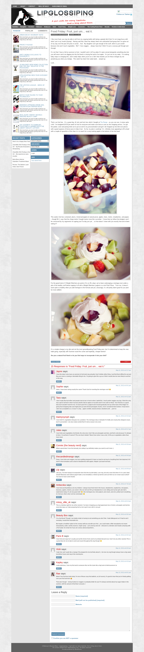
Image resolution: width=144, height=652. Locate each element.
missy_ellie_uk (63, 502)
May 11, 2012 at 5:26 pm (123, 444)
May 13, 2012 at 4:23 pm (123, 561)
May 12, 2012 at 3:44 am (123, 535)
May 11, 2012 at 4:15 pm (123, 416)
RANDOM (16, 31)
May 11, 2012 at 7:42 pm (123, 484)
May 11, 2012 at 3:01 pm (123, 385)
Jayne (59, 371)
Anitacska (61, 485)
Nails (54, 27)
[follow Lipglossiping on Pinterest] (125, 11)
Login (33, 153)
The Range (103, 122)
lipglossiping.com (73, 647)
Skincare (39, 27)
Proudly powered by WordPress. (72, 649)
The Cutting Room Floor (94, 27)
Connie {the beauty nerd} (68, 445)
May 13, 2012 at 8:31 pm (123, 572)
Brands (107, 27)
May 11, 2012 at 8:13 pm (123, 501)
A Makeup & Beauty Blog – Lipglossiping (52, 16)
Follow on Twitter (123, 14)
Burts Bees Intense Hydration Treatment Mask (21, 160)
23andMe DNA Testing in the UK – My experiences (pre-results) (21, 154)
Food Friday (62, 27)
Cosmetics (81, 27)
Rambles (15, 27)
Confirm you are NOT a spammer (65, 638)
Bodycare (47, 27)
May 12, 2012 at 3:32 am (123, 514)
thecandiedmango (65, 456)
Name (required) (82, 596)
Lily (57, 469)
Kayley (59, 562)
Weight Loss (72, 27)
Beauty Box (62, 515)
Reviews (31, 27)
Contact (32, 6)
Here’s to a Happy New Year (21, 141)
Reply (59, 381)
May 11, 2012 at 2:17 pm (123, 370)
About (22, 6)
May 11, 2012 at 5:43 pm (123, 455)
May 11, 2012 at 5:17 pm (123, 429)
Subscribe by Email (59, 6)
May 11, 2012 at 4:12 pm (123, 396)
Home (15, 6)
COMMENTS (42, 31)
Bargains (23, 27)
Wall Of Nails (43, 6)
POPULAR (29, 31)
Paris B (59, 536)
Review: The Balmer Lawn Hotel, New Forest (21, 166)
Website (79, 604)
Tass (58, 397)
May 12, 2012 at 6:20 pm (123, 548)
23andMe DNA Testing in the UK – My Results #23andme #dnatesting (21, 147)
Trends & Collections (118, 27)
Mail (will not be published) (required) (90, 600)
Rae (58, 573)
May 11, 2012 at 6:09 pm (123, 468)
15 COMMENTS (125, 361)
